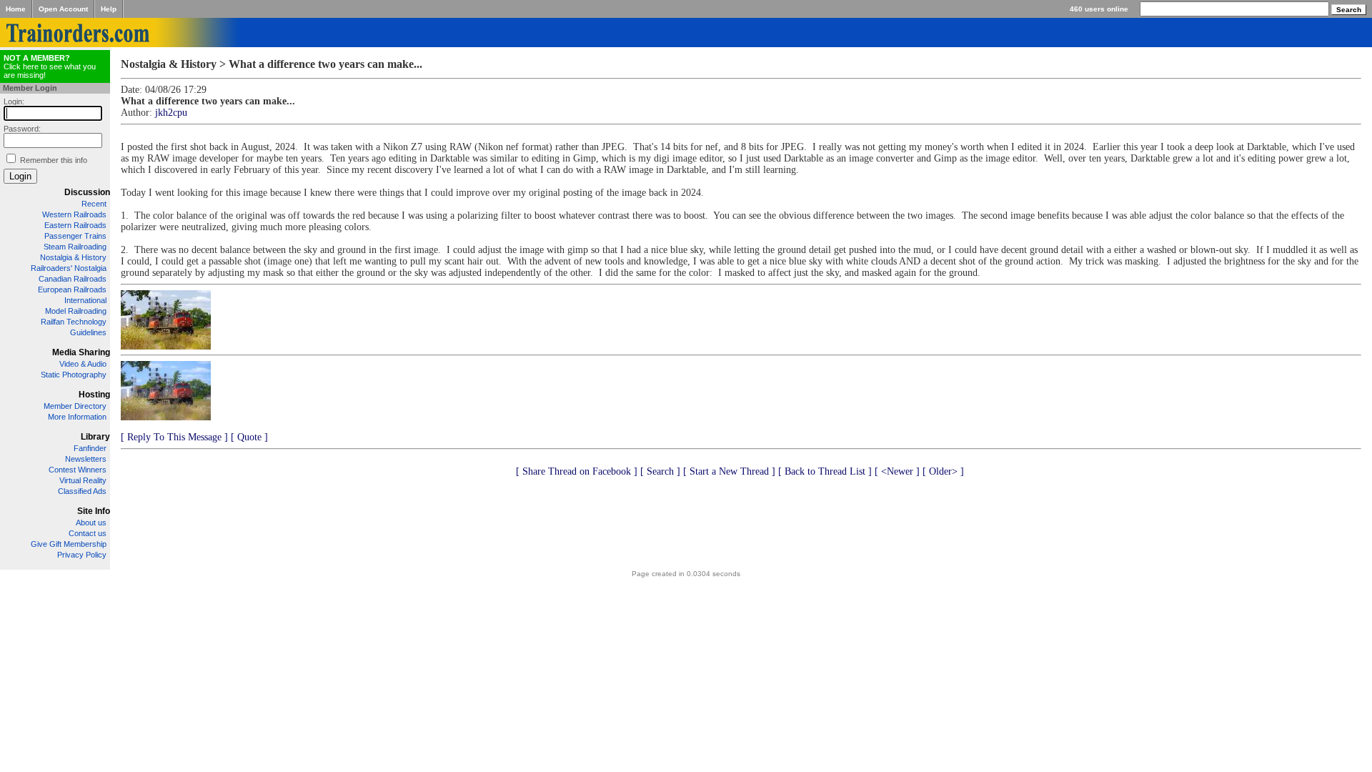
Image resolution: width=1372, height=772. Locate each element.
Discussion (87, 192)
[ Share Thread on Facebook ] (576, 471)
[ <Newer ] (897, 471)
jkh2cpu (171, 112)
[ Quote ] (249, 437)
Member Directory (75, 406)
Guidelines (88, 332)
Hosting (94, 395)
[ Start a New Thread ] (729, 471)
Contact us (87, 533)
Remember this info (53, 160)
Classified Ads (82, 491)
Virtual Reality (82, 480)
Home (16, 9)
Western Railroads (74, 214)
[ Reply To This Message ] (174, 437)
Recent (93, 203)
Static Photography (73, 374)
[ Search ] (660, 471)
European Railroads (72, 289)
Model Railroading (75, 311)
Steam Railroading (75, 246)
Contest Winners (77, 469)
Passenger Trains (75, 236)
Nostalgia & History (73, 257)
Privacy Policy (81, 554)
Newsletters (85, 459)
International (85, 300)
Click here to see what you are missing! (50, 66)
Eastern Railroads (75, 225)
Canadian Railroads (72, 278)
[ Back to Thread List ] (825, 471)
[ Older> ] (943, 471)
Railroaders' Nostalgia (68, 268)
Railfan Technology (73, 321)
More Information (77, 416)
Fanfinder (90, 448)
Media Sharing (81, 352)
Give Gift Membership (68, 544)
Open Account (63, 9)
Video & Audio (82, 364)
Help (108, 9)
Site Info (93, 511)
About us (91, 522)
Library (95, 437)
